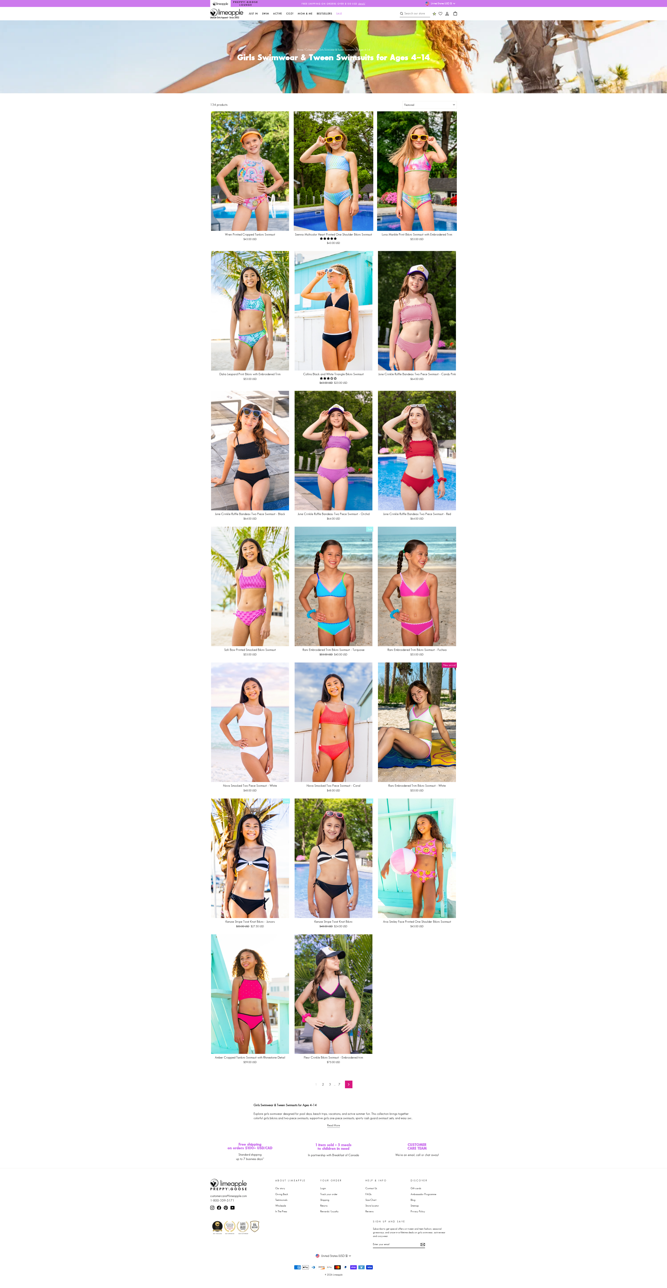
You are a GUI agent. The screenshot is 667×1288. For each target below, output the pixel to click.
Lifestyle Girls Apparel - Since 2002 (224, 17)
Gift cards (416, 1188)
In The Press (281, 1211)
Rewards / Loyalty (329, 1211)
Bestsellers (324, 13)
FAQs (368, 1194)
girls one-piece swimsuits (339, 1118)
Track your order (328, 1194)
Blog (413, 1199)
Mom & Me (305, 13)
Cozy (290, 13)
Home (300, 49)
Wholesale (280, 1205)
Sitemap (415, 1205)
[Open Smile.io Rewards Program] (434, 13)
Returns (323, 1205)
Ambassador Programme (423, 1194)
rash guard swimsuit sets (379, 1118)
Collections (311, 49)
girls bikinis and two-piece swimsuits (286, 1118)
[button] (328, 238)
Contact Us (371, 1188)
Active (277, 13)
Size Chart (370, 1199)
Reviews (369, 1211)
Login (323, 1188)
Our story (280, 1188)
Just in (253, 13)
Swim (265, 13)
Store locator (372, 1205)
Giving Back (281, 1194)
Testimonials (281, 1199)
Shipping (324, 1199)
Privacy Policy (418, 1211)
